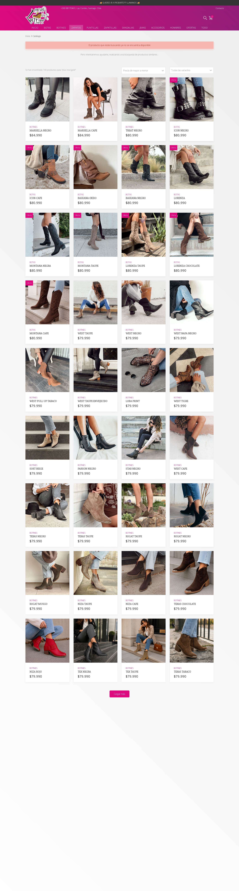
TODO (204, 27)
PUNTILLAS (92, 27)
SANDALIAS (128, 27)
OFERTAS (191, 27)
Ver (47, 118)
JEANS (143, 27)
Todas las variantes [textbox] (180, 70)
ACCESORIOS (158, 27)
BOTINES (61, 27)
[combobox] (192, 70)
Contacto (220, 8)
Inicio (27, 36)
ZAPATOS (76, 27)
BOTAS (47, 27)
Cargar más (119, 693)
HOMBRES (175, 27)
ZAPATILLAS (110, 27)
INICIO (34, 27)
